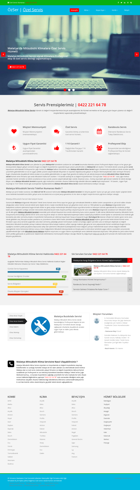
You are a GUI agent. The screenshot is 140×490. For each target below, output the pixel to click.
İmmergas (11, 450)
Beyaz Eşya (100, 10)
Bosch (10, 436)
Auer (9, 422)
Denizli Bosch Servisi (31, 485)
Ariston (10, 415)
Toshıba (42, 436)
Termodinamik (13, 453)
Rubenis (42, 439)
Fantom (74, 457)
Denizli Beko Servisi (51, 483)
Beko (9, 432)
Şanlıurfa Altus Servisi (47, 485)
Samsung (75, 446)
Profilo (42, 418)
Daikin (42, 453)
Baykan (10, 425)
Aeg (73, 453)
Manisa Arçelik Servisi (16, 483)
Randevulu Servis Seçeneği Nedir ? (87, 284)
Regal (74, 432)
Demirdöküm (12, 439)
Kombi (114, 10)
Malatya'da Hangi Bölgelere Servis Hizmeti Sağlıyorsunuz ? (97, 260)
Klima (86, 10)
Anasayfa (74, 10)
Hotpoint (43, 422)
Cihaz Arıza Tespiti (15, 316)
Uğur (73, 443)
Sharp (42, 443)
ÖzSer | (25, 9)
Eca (9, 443)
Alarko (10, 404)
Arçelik (10, 411)
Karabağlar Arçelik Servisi (123, 478)
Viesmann (11, 460)
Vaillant (10, 457)
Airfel (9, 401)
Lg (72, 450)
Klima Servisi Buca (15, 485)
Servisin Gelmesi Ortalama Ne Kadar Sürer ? (91, 289)
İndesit (42, 429)
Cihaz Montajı (14, 332)
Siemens (43, 415)
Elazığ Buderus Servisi (33, 483)
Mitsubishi (43, 432)
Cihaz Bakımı (13, 327)
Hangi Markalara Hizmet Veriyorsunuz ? (89, 279)
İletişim (126, 10)
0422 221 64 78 (31, 3)
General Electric (77, 439)
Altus (9, 408)
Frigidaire (75, 436)
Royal (10, 418)
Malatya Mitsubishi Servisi (20, 188)
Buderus (11, 464)
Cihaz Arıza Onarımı (16, 321)
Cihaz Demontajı (15, 338)
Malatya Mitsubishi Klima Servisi (23, 161)
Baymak (10, 429)
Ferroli (10, 446)
